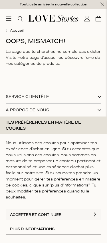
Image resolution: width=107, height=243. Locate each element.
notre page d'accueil (37, 57)
